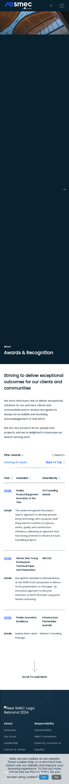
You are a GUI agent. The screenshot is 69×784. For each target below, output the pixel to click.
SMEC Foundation (45, 736)
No (56, 777)
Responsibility (44, 723)
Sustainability (43, 730)
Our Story (10, 736)
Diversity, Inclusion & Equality (47, 746)
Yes (44, 777)
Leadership (11, 743)
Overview (10, 730)
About (8, 723)
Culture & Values (15, 749)
